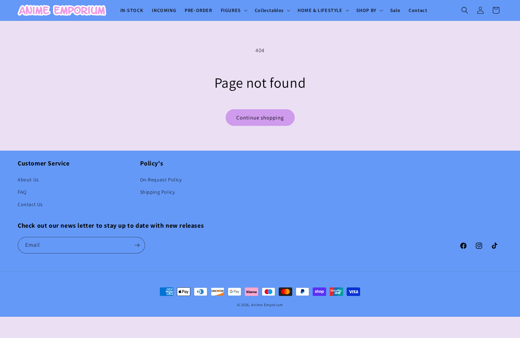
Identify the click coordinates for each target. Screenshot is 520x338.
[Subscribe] (137, 245)
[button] (233, 10)
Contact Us (30, 204)
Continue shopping (260, 117)
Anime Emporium (267, 304)
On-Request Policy (161, 179)
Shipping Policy (157, 192)
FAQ (22, 192)
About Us (28, 179)
